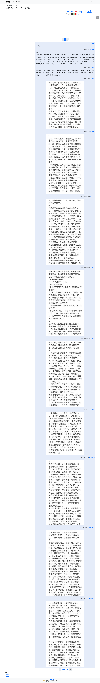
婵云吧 (7, 676)
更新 (76, 12)
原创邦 (8, 2)
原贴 (72, 12)
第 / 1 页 (65, 669)
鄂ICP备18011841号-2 (50, 681)
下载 (80, 12)
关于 (51, 679)
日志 (19, 2)
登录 (92, 2)
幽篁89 (8, 674)
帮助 (53, 679)
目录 (68, 12)
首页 (13, 2)
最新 (16, 2)
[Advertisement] (50, 26)
